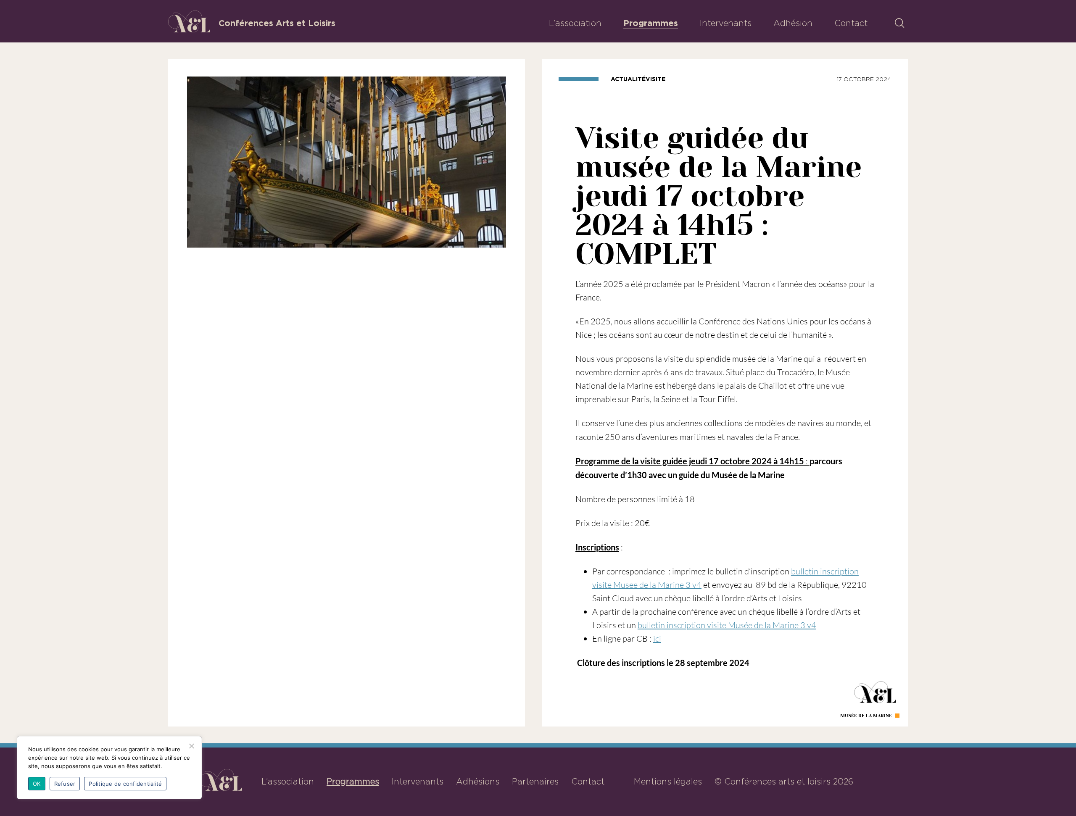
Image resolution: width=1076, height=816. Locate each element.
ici (657, 638)
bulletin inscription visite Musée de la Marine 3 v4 (727, 625)
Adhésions (477, 782)
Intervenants (726, 23)
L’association (575, 23)
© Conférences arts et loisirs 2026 (784, 782)
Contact (851, 23)
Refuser (65, 783)
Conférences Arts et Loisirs (277, 23)
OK (37, 783)
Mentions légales (668, 782)
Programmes (650, 23)
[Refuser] (191, 746)
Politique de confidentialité (125, 783)
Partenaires (535, 782)
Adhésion (792, 23)
